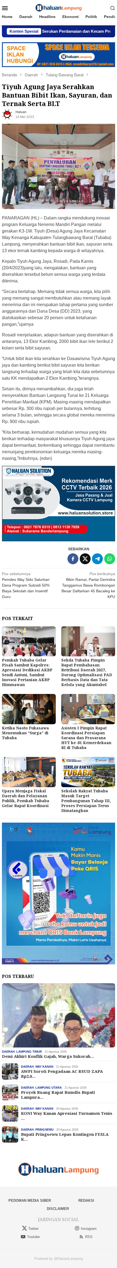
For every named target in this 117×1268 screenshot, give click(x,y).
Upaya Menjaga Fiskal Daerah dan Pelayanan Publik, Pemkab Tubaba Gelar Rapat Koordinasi (25, 798)
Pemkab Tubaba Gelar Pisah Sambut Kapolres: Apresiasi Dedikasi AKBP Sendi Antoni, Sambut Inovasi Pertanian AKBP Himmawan (27, 672)
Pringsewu (44, 1129)
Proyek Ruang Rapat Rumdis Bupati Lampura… (58, 1095)
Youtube (33, 1237)
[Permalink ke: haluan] (7, 114)
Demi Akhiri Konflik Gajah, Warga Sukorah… (48, 1056)
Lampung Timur (29, 1051)
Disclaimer (58, 1209)
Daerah (8, 1051)
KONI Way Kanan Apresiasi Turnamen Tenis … (66, 1116)
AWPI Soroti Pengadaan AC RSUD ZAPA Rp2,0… (62, 1074)
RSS (89, 1237)
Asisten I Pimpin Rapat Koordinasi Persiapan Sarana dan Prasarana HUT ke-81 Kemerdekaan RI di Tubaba (86, 737)
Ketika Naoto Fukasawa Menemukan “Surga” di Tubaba (25, 732)
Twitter (33, 1229)
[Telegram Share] (97, 558)
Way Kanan (44, 1066)
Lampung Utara (48, 1087)
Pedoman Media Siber (29, 1200)
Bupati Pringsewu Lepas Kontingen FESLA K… (65, 1137)
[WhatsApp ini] (109, 558)
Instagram (89, 1229)
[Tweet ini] (85, 558)
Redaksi (86, 1200)
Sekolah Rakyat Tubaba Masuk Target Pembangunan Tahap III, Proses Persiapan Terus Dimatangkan (86, 800)
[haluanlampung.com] (58, 7)
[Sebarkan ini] (72, 558)
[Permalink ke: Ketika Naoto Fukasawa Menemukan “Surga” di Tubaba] (29, 709)
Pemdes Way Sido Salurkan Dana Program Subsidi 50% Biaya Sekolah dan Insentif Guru (26, 585)
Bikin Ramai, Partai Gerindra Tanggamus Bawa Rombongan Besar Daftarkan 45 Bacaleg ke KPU (88, 585)
